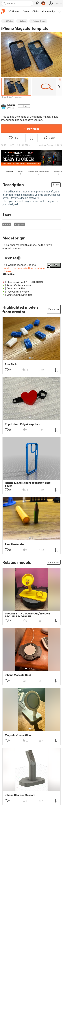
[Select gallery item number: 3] (31, 668)
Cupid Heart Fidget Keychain (22, 424)
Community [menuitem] (48, 11)
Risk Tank (11, 364)
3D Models (8, 21)
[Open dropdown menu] (59, 28)
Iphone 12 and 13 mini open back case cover (28, 484)
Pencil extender (14, 544)
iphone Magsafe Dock (18, 674)
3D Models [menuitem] (13, 11)
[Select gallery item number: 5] (36, 668)
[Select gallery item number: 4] (34, 668)
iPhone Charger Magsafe (20, 795)
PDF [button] (57, 184)
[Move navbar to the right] (60, 11)
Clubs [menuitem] (35, 11)
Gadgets (22, 21)
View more (53, 309)
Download (33, 128)
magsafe (19, 224)
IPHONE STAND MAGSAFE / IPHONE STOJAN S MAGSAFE (27, 615)
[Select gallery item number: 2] (32, 358)
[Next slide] (59, 87)
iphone (6, 224)
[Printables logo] (3, 11)
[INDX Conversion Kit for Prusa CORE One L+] (31, 158)
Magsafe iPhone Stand (18, 735)
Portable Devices (39, 21)
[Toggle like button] (7, 370)
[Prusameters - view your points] (43, 3)
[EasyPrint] (37, 3)
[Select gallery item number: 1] (29, 358)
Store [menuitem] (26, 11)
